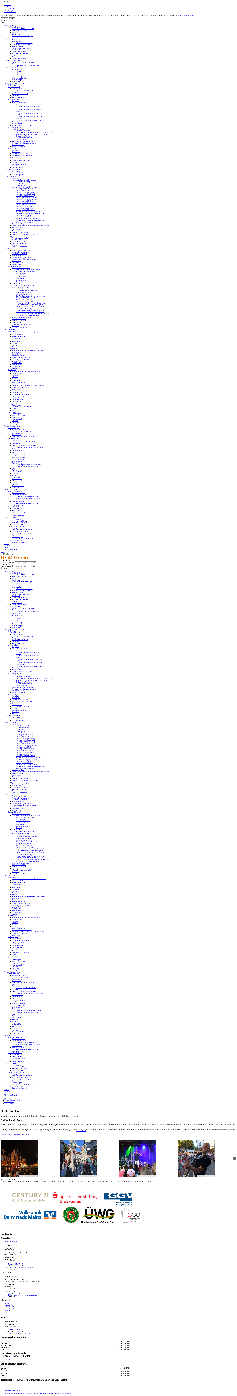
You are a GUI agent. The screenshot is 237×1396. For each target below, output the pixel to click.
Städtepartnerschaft (14, 67)
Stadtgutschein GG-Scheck (20, 531)
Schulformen (16, 245)
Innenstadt (15, 528)
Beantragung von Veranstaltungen (23, 437)
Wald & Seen (16, 417)
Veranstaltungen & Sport (12, 426)
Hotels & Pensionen (18, 516)
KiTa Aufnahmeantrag (23, 182)
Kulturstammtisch (18, 400)
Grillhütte (15, 421)
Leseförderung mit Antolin (20, 359)
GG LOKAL (15, 473)
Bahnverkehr (16, 152)
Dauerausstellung (17, 335)
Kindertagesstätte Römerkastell (26, 203)
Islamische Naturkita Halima (25, 222)
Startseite (7, 1098)
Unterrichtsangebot (18, 373)
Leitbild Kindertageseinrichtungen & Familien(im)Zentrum (30, 226)
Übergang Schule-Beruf (19, 241)
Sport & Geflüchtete (22, 280)
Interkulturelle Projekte (19, 273)
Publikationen (16, 345)
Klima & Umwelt (13, 157)
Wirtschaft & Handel (10, 489)
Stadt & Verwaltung (10, 25)
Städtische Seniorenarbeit (24, 294)
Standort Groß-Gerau (15, 507)
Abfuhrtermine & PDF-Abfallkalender (23, 141)
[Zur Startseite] (15, 559)
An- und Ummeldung (18, 97)
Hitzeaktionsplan (17, 168)
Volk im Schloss (17, 452)
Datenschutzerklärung (187, 15)
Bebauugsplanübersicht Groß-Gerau (31, 117)
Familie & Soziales (10, 176)
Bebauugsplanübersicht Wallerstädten (31, 120)
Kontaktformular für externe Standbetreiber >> (16, 1134)
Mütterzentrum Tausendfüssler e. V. (27, 219)
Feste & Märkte (13, 438)
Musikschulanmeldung (19, 387)
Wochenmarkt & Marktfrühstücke (22, 530)
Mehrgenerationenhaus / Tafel (25, 298)
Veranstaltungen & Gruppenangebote (24, 259)
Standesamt (16, 50)
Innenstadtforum (17, 524)
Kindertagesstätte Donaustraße (26, 192)
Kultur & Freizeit (9, 329)
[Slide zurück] (2, 1158)
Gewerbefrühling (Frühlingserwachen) (24, 445)
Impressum (8, 1310)
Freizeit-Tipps (16, 414)
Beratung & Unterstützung (20, 252)
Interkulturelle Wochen (23, 275)
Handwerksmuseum (18, 396)
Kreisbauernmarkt (17, 461)
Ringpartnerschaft (18, 69)
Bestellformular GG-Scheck (24, 533)
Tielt (17, 74)
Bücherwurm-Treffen (18, 356)
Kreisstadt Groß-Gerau (15, 27)
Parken (14, 535)
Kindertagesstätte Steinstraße (25, 210)
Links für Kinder (17, 361)
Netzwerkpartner (17, 500)
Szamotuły (19, 76)
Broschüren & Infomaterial (20, 523)
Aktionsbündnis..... (22, 277)
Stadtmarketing (13, 517)
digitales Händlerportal (19, 542)
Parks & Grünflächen (18, 415)
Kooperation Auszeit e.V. (20, 243)
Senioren (11, 248)
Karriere (6, 544)
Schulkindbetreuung (18, 231)
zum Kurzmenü (9, 10)
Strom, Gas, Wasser (18, 145)
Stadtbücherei (12, 349)
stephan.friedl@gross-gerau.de (20, 1267)
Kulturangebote (13, 391)
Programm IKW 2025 (22, 459)
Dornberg (18, 108)
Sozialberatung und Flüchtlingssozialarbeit (26, 270)
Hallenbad (15, 484)
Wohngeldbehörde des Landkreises (27, 291)
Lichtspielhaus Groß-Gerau (20, 394)
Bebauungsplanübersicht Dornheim (30, 113)
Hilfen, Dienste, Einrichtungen (21, 257)
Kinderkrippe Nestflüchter (24, 215)
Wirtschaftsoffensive (18, 493)
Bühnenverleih (16, 435)
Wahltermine (16, 64)
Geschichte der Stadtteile (20, 30)
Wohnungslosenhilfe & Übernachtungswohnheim (31, 306)
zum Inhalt (7, 5)
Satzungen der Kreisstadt (20, 53)
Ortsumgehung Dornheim (20, 154)
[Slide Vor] (234, 1158)
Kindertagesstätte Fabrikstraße (26, 194)
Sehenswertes (12, 403)
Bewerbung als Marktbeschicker (26, 442)
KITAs (21, 183)
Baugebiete (15, 101)
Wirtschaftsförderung (15, 491)
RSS (17, 37)
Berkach (18, 104)
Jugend (10, 236)
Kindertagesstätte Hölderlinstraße (26, 199)
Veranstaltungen (17, 80)
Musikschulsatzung (18, 382)
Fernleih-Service (17, 363)
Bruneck (18, 73)
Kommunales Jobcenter (23, 292)
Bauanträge (15, 122)
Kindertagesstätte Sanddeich (25, 204)
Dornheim (19, 111)
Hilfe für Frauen (17, 322)
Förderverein (16, 343)
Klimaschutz (16, 162)
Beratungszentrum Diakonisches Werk (28, 315)
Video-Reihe (16, 342)
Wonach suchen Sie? (7, 562)
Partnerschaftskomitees (19, 78)
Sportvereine (16, 487)
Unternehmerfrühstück (19, 495)
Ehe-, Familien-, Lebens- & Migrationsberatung (30, 296)
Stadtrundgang (17, 405)
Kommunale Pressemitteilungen (22, 36)
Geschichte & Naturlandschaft (21, 407)
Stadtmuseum (12, 331)
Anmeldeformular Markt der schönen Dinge (29, 447)
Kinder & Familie (13, 178)
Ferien (6, 547)
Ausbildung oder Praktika (20, 233)
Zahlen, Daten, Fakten (19, 512)
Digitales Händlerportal (15, 540)
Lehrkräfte (15, 377)
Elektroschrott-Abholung (23, 136)
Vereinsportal (16, 477)
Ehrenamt (19, 282)
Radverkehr (15, 150)
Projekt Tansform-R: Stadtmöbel (22, 125)
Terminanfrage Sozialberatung (25, 271)
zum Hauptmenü (9, 8)
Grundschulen (16, 229)
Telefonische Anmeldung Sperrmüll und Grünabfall (32, 134)
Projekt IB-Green (17, 159)
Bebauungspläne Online (19, 103)
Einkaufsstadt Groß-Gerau (16, 526)
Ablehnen (11, 18)
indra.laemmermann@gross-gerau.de (22, 1295)
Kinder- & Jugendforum (19, 247)
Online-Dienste (13, 85)
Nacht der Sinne (17, 451)
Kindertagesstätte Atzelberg (25, 189)
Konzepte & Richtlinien (19, 164)
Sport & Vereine (13, 475)
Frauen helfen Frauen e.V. (24, 299)
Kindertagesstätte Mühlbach (25, 201)
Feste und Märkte (21, 521)
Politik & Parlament (14, 60)
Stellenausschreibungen (19, 52)
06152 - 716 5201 (16, 1291)
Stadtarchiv (15, 347)
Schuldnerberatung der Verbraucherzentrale (30, 310)
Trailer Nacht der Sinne (11, 1242)
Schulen (7, 546)
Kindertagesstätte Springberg (25, 208)
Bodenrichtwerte (17, 124)
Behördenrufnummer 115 (20, 94)
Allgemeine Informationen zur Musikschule (26, 371)
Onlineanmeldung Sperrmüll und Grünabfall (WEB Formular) (35, 132)
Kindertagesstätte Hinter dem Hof (26, 197)
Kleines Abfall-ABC (22, 139)
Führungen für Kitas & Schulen (22, 357)
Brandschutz (16, 34)
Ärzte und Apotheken (18, 175)
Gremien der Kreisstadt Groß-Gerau (23, 62)
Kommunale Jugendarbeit (20, 238)
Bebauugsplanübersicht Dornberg (30, 110)
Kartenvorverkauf (17, 433)
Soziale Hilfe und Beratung (20, 287)
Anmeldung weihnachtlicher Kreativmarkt (29, 465)
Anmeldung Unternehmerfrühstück (27, 496)
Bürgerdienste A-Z (14, 87)
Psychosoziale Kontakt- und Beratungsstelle (30, 305)
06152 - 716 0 (15, 1330)
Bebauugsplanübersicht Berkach (29, 106)
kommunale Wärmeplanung (21, 161)
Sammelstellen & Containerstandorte (24, 143)
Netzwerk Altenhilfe (18, 262)
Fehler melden (9, 1308)
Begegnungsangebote (19, 320)
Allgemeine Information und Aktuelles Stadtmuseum (29, 333)
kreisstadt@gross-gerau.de (19, 1333)
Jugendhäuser (16, 240)
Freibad (14, 482)
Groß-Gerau (19, 115)
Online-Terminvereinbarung (24, 43)
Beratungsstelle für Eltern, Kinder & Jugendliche (31, 303)
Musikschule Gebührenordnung (22, 384)
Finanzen (15, 55)
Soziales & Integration (15, 266)
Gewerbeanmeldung (18, 505)
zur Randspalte (9, 6)
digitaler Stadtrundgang (23, 173)
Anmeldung (15, 375)
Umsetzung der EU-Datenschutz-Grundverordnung (28, 386)
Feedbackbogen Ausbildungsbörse (27, 503)
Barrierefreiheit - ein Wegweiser (22, 155)
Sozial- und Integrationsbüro (21, 268)
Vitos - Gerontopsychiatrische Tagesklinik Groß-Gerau (33, 313)
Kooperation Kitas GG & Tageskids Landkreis (30, 220)
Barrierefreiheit (9, 1307)
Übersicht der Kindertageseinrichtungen (24, 187)
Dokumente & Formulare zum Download (25, 234)
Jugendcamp (16, 81)
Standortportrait (17, 509)
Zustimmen (4, 18)
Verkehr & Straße (13, 148)
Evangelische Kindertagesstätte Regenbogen (30, 213)
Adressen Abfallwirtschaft (24, 138)
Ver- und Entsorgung (14, 127)
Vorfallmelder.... (21, 278)
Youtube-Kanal (81, 1131)
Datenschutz (8, 1305)
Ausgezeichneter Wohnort (20, 514)
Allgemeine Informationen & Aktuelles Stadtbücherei (29, 350)
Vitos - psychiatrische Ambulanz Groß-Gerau (30, 312)
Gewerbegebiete (17, 510)
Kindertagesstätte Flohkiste (24, 217)
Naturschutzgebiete (18, 419)
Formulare (15, 92)
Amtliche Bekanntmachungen (21, 48)
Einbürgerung (16, 284)
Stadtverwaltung (13, 39)
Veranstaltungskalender (19, 429)
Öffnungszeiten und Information (22, 250)
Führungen (15, 340)
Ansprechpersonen (18, 46)
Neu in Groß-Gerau (14, 169)
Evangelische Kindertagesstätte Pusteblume (30, 212)
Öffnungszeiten (17, 41)
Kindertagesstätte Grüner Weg (25, 196)
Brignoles (19, 71)
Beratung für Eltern (18, 227)
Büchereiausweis (17, 364)
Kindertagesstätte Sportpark (25, 206)
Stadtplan (15, 32)
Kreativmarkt (16, 444)
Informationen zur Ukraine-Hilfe (22, 324)
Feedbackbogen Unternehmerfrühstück (28, 498)
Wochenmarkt (16, 440)
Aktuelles (15, 379)
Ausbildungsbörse (18, 502)
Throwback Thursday (11, 549)
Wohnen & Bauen (13, 99)
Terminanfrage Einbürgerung (25, 285)
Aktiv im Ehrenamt (18, 255)
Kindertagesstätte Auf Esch (24, 190)
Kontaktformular (17, 95)
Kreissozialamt (20, 289)
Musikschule (12, 370)
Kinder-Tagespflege (18, 224)
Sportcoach (15, 326)
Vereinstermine (17, 479)
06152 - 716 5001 (16, 1264)
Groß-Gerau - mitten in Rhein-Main (23, 29)
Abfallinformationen (18, 129)
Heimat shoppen (17, 537)
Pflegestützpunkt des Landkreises (26, 308)
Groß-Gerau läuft (17, 449)
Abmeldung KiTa (21, 185)
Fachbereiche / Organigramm (21, 45)
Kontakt (7, 1303)
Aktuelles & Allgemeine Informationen (24, 180)
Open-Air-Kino (16, 472)
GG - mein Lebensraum (19, 328)
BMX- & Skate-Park (18, 486)
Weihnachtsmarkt (17, 463)
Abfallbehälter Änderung (23, 131)
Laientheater (16, 398)
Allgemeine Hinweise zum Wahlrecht (27, 66)
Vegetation (15, 166)
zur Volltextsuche (10, 12)
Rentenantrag (16, 264)
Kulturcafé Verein (17, 393)
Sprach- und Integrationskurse (21, 317)
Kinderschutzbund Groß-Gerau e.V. (27, 301)
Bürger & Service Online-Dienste (14, 83)
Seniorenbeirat (16, 261)
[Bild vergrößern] (72, 1230)
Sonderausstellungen (19, 336)
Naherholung (12, 412)
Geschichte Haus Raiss (19, 254)
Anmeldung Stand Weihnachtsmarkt (27, 466)
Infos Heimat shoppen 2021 (25, 538)
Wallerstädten (20, 118)
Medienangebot (17, 352)
